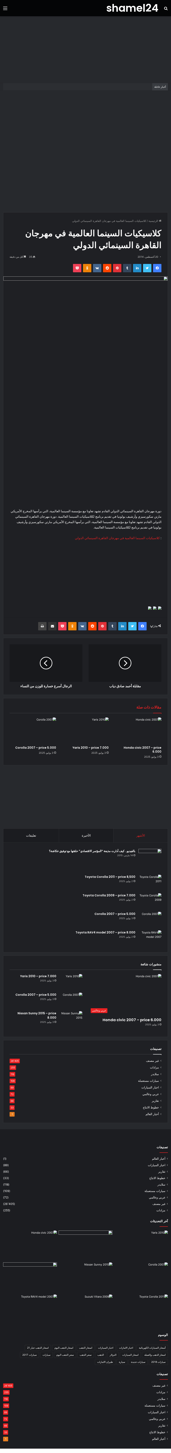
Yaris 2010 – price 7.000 (91, 748)
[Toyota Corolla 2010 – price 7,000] (30, 1277)
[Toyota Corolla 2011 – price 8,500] (149, 882)
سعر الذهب (86, 1354)
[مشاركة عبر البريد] (52, 626)
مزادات (154, 1067)
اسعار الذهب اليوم (63, 1347)
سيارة (122, 1361)
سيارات (46, 1354)
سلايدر (155, 1074)
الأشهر (140, 835)
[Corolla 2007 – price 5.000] (33, 730)
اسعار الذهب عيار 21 (38, 1347)
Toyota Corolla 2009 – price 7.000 (109, 895)
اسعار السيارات (130, 1354)
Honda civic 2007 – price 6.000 (142, 750)
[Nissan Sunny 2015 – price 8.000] (70, 1019)
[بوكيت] (77, 268)
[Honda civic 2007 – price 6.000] (138, 730)
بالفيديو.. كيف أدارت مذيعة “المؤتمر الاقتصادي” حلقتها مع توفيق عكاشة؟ (92, 851)
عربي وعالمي (150, 1094)
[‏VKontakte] (97, 268)
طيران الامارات (105, 1361)
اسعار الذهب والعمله (155, 1354)
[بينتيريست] (117, 268)
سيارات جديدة (138, 1361)
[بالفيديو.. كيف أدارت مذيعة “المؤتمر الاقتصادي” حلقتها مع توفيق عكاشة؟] (149, 860)
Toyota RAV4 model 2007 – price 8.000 (105, 932)
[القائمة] (5, 9)
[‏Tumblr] (127, 268)
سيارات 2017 (29, 1354)
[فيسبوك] (157, 268)
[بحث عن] (166, 9)
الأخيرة (86, 835)
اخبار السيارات (150, 1087)
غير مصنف (152, 1060)
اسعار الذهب (85, 1347)
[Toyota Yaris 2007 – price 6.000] (85, 1246)
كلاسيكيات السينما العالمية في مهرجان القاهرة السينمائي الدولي (117, 538)
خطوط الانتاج (151, 1107)
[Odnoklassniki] (87, 268)
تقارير (155, 1100)
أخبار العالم (152, 1114)
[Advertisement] (85, 49)
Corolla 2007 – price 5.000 (35, 748)
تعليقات (31, 835)
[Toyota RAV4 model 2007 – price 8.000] (149, 938)
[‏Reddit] (107, 268)
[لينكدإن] (137, 268)
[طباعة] (42, 626)
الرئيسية (153, 220)
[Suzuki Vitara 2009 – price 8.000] (85, 1309)
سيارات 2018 (158, 1361)
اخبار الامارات (126, 1347)
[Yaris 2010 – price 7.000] (85, 730)
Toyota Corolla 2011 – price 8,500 (110, 877)
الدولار (113, 1354)
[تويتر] (147, 268)
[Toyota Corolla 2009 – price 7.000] (149, 901)
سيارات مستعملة (148, 1080)
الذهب (100, 1354)
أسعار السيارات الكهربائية (152, 1347)
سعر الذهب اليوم (65, 1354)
